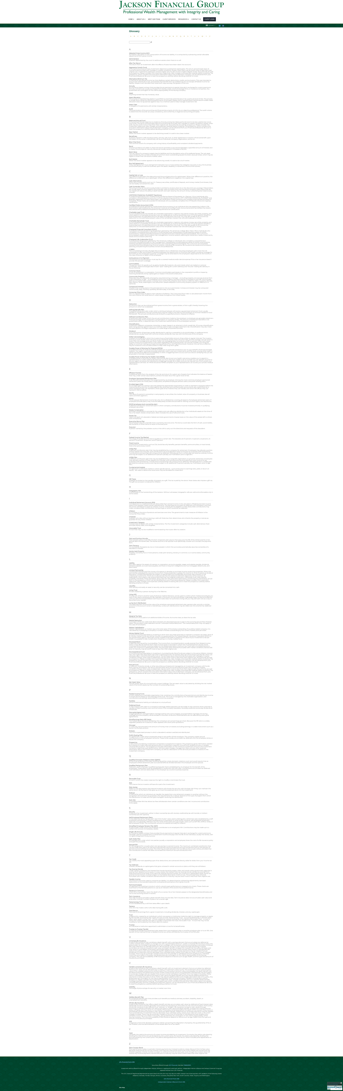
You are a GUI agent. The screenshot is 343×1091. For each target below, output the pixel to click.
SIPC (189, 1065)
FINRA (185, 1065)
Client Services (169, 19)
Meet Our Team (154, 19)
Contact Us (196, 19)
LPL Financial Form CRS (127, 1062)
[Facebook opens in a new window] (223, 26)
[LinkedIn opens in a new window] (220, 26)
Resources (183, 19)
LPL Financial (173, 1065)
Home (130, 19)
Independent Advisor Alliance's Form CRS (171, 1082)
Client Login (209, 19)
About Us (140, 19)
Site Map (122, 1087)
